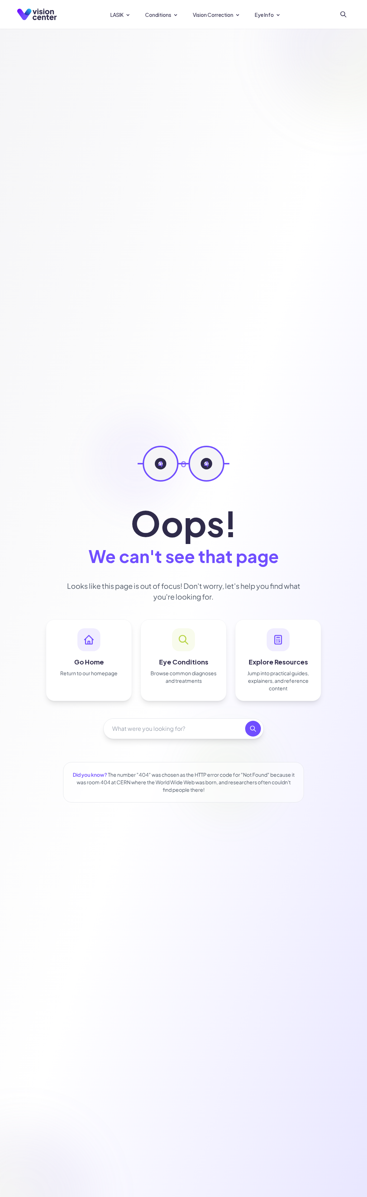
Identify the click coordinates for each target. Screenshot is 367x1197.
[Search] (343, 14)
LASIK (117, 14)
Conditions (158, 14)
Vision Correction (213, 14)
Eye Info (264, 14)
